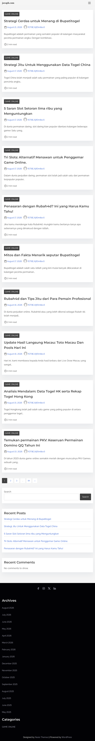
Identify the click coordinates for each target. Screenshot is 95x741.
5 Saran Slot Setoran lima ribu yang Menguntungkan (31, 533)
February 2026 (9, 649)
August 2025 (8, 691)
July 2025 (6, 698)
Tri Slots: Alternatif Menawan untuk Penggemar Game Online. (36, 541)
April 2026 (7, 636)
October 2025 (8, 677)
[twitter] (49, 589)
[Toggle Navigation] (89, 3)
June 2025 (7, 705)
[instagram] (43, 589)
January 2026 (8, 656)
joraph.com (8, 2)
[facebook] (38, 589)
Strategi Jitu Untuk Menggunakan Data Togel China (47, 65)
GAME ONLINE (11, 14)
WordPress (67, 737)
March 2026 (7, 642)
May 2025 (6, 712)
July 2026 (6, 615)
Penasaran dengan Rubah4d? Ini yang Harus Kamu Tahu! (33, 548)
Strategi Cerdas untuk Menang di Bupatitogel (42, 21)
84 (29, 481)
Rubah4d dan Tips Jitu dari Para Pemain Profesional (47, 299)
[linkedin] (54, 589)
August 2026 (8, 608)
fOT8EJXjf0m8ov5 (36, 27)
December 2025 (9, 663)
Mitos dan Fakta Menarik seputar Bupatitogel (42, 255)
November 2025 (9, 670)
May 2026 (6, 629)
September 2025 (9, 684)
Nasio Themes (42, 737)
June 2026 (7, 622)
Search (7, 491)
